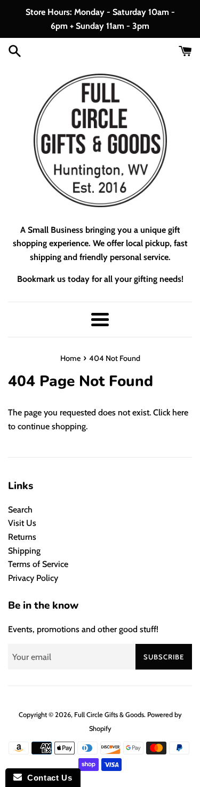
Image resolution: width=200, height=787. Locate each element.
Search (20, 510)
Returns (22, 537)
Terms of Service (38, 564)
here (180, 412)
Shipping (24, 551)
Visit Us (22, 523)
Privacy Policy (33, 578)
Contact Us (47, 777)
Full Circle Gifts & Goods (109, 715)
